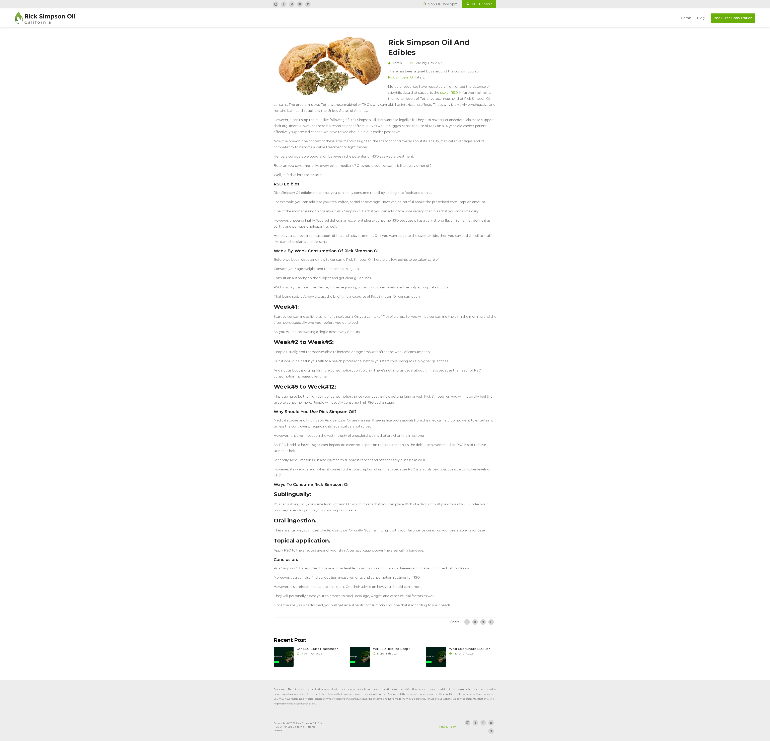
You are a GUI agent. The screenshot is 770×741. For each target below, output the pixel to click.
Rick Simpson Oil (401, 77)
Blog (701, 18)
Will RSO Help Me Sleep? (391, 649)
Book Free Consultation (733, 18)
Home (686, 18)
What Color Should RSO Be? (469, 649)
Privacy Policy (447, 726)
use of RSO (449, 93)
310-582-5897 (481, 4)
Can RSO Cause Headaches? (317, 649)
